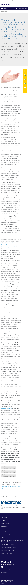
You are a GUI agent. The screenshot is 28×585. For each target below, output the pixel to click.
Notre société (4, 517)
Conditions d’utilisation (6, 575)
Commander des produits (6, 532)
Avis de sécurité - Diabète (6, 553)
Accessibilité (4, 572)
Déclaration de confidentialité (7, 570)
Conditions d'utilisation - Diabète (8, 547)
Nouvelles (3, 537)
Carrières (3, 520)
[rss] (25, 91)
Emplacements (4, 526)
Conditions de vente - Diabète (7, 550)
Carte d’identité (4, 529)
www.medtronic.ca (6, 408)
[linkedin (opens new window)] (2, 567)
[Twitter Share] (25, 83)
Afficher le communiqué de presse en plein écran (9, 467)
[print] (25, 71)
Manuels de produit (5, 534)
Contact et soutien (5, 523)
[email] (25, 87)
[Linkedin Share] (25, 79)
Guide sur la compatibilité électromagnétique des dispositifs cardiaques (12, 541)
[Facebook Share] (25, 75)
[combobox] (3, 1)
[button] (5, 8)
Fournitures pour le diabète (7, 544)
